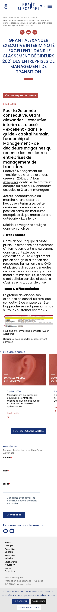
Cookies (38, 580)
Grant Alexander (11, 17)
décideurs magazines (24, 148)
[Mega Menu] (50, 6)
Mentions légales (14, 577)
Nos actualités (28, 17)
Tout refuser (38, 601)
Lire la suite (13, 413)
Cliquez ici (8, 339)
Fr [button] (41, 6)
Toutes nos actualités (28, 431)
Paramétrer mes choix (29, 607)
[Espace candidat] (5, 6)
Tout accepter (20, 601)
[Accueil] (28, 6)
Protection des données (18, 580)
